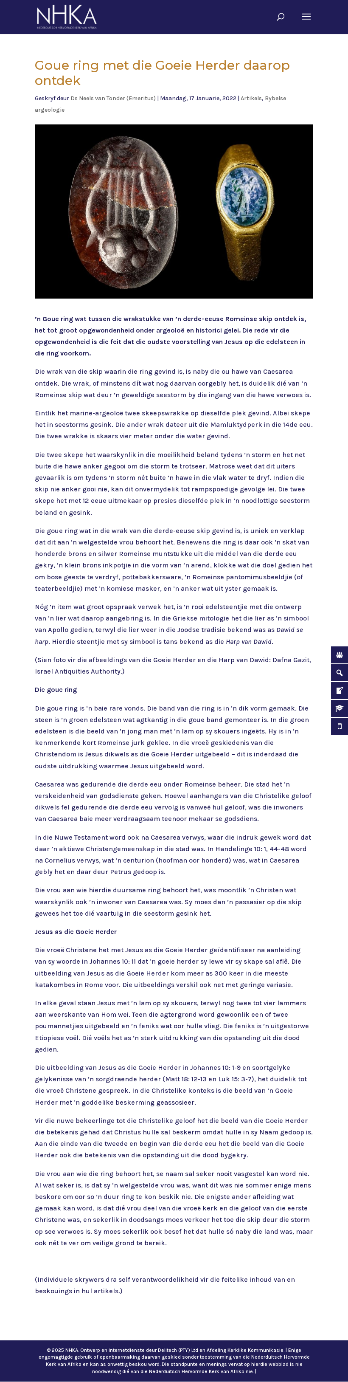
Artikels (251, 98)
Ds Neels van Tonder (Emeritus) (113, 98)
